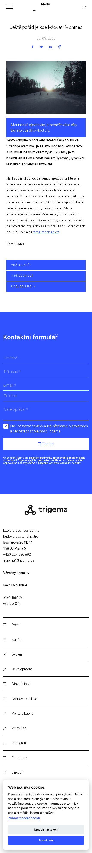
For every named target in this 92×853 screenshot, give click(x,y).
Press (16, 625)
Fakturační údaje (15, 585)
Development (22, 669)
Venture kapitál (23, 713)
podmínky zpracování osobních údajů (62, 457)
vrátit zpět (21, 264)
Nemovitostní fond (26, 699)
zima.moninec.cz (46, 232)
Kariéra (17, 640)
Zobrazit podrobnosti (24, 818)
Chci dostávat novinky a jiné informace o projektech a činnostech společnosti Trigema (49, 426)
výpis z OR (11, 604)
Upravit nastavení (46, 829)
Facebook (19, 758)
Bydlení (17, 654)
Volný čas (19, 728)
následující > (23, 286)
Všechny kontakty (16, 573)
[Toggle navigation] (9, 6)
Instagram (19, 743)
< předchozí (22, 275)
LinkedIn (18, 772)
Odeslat (48, 444)
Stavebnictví (21, 684)
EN (84, 7)
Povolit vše (46, 840)
